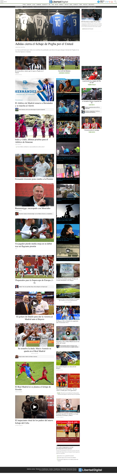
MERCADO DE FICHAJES (88, 28)
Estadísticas (57, 469)
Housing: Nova (66, 470)
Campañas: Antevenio (52, 470)
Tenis (53, 4)
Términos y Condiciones (42, 469)
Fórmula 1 (61, 4)
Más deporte (91, 4)
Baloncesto (45, 4)
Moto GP (66, 4)
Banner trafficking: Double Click (44, 470)
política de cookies (92, 6)
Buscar (115, 2)
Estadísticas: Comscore (59, 470)
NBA (49, 4)
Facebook (106, 2)
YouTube (112, 2)
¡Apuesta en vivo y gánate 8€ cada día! (66, 455)
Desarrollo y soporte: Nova (72, 470)
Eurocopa (29, 4)
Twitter (108, 2)
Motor (56, 4)
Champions (38, 4)
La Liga (33, 4)
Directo (102, 2)
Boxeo (71, 4)
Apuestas (85, 4)
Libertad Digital (58, 1)
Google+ (110, 2)
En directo (75, 4)
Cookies (51, 469)
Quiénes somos (31, 469)
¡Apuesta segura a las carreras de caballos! (67, 457)
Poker (80, 4)
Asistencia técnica (71, 469)
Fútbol (24, 4)
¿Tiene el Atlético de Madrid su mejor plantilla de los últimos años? (31, 146)
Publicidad (63, 469)
